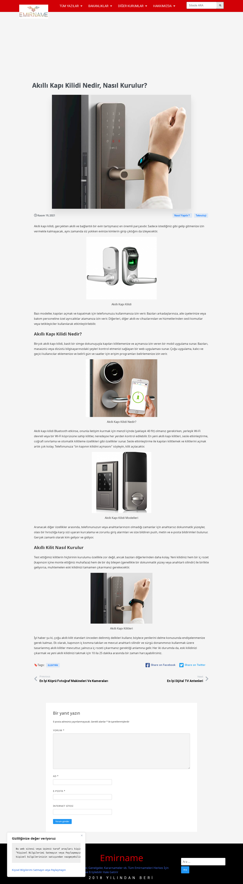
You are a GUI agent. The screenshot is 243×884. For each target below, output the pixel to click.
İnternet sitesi (63, 805)
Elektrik (53, 665)
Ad (56, 776)
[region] (46, 855)
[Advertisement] (121, 53)
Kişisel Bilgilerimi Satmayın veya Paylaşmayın (39, 870)
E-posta (59, 791)
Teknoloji (201, 215)
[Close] (82, 835)
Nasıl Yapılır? (182, 215)
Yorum (58, 730)
